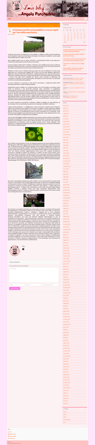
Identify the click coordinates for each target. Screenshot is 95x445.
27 (84, 38)
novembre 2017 (66, 382)
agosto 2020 (66, 295)
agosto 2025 (66, 137)
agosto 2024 (66, 168)
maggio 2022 (66, 240)
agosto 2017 (66, 390)
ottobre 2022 (66, 226)
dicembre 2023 (66, 190)
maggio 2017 (66, 398)
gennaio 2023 (66, 219)
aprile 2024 (65, 179)
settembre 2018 (66, 356)
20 (84, 36)
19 (81, 36)
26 (81, 38)
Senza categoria (66, 419)
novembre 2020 (66, 287)
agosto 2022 (66, 232)
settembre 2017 (66, 387)
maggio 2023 (66, 208)
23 (71, 38)
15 (68, 36)
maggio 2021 (66, 271)
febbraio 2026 (66, 121)
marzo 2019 (65, 340)
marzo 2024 (65, 182)
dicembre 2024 (66, 158)
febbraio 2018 (66, 374)
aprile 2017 (65, 400)
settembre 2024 (66, 166)
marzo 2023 (65, 213)
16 (71, 36)
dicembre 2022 (66, 221)
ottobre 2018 (66, 353)
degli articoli (12, 434)
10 (74, 34)
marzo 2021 (65, 277)
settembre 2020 (66, 292)
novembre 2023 (66, 192)
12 (81, 34)
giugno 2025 (66, 142)
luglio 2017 (65, 393)
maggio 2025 (66, 145)
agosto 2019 (66, 327)
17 (74, 36)
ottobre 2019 (66, 321)
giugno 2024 (66, 174)
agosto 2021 (66, 263)
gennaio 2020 (66, 313)
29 (68, 40)
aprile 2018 (65, 369)
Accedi (9, 431)
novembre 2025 (66, 129)
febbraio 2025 (66, 153)
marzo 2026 (65, 118)
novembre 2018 (66, 350)
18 (78, 36)
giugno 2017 (66, 395)
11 (78, 34)
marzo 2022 (65, 245)
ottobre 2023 (66, 195)
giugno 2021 (66, 269)
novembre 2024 (66, 161)
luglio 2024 (65, 171)
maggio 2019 (66, 335)
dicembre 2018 (66, 348)
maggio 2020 (66, 303)
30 (71, 40)
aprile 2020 (65, 306)
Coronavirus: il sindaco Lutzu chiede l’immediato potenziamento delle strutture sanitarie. (20, 25)
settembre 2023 (66, 197)
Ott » (84, 42)
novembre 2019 (66, 319)
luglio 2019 (65, 329)
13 (84, 34)
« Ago (64, 42)
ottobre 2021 (66, 258)
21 (64, 38)
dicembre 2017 (66, 379)
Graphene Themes (17, 443)
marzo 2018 (65, 371)
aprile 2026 (65, 116)
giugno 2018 (66, 364)
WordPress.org (11, 438)
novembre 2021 (66, 255)
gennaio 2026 (66, 124)
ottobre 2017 (66, 385)
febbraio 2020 (66, 311)
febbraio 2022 (66, 248)
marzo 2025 (65, 150)
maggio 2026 (66, 113)
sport (64, 422)
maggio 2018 (66, 366)
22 (68, 38)
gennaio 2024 (66, 187)
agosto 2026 (66, 105)
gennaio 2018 (66, 377)
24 (74, 38)
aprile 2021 (65, 274)
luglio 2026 (65, 108)
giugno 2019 (66, 332)
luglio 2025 (65, 139)
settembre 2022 (66, 229)
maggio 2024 (66, 176)
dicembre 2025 (66, 126)
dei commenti (12, 436)
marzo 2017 (65, 403)
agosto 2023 (66, 200)
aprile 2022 (65, 242)
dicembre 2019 (66, 316)
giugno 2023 (66, 205)
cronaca (65, 411)
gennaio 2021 (66, 282)
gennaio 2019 (66, 345)
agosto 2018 (66, 358)
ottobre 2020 (66, 290)
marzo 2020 (65, 308)
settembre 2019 (66, 324)
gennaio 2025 (66, 155)
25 (78, 38)
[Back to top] (92, 442)
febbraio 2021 (66, 279)
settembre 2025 (66, 134)
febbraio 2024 (66, 184)
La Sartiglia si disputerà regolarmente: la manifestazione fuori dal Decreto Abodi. (74, 84)
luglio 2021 (65, 266)
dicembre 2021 (66, 253)
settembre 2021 (66, 261)
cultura (64, 414)
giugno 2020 (66, 300)
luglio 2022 (65, 234)
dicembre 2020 (66, 284)
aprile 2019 (65, 337)
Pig (10, 34)
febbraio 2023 (66, 216)
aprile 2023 (65, 211)
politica (13, 34)
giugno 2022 (66, 237)
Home (9, 18)
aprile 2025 (65, 147)
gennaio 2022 (66, 250)
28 (64, 40)
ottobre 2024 (66, 163)
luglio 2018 (65, 361)
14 (64, 36)
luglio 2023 (65, 203)
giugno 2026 (66, 110)
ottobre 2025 (66, 132)
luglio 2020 (65, 298)
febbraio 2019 (66, 342)
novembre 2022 (66, 224)
